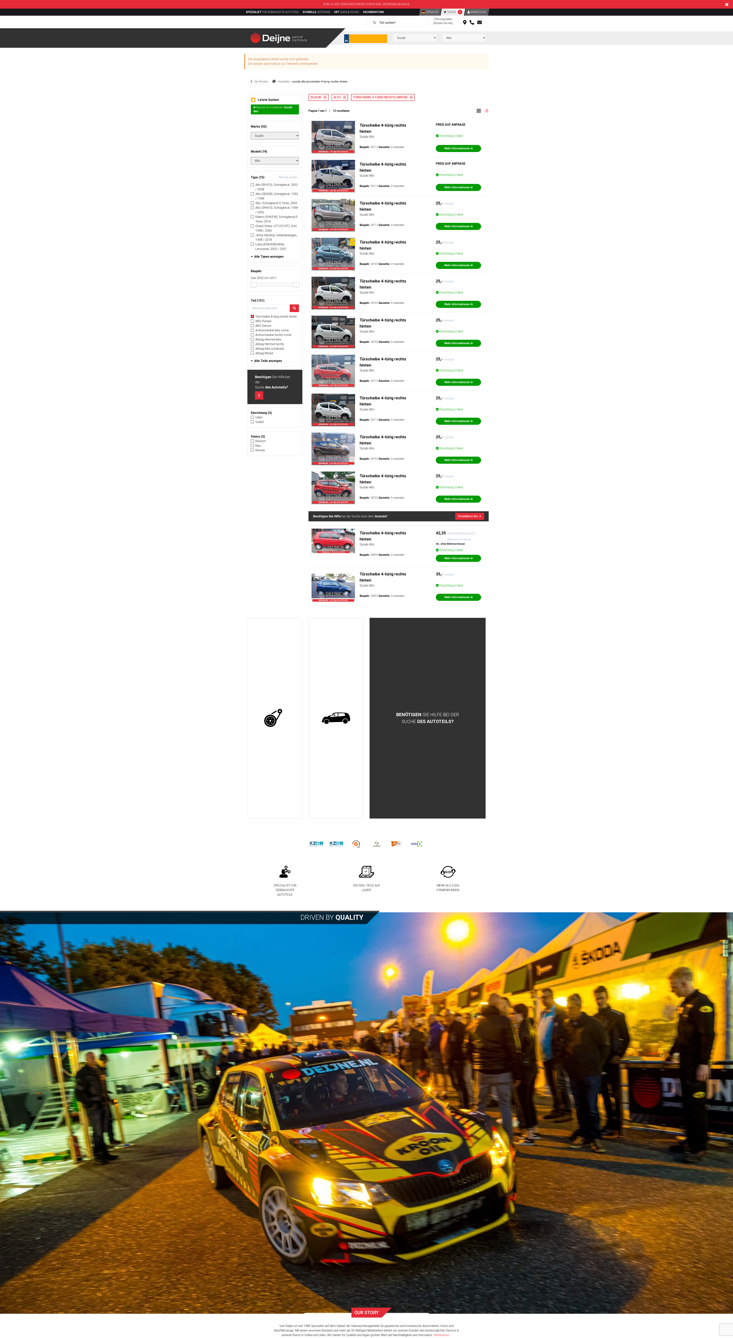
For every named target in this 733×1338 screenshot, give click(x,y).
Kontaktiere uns (468, 516)
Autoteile (284, 81)
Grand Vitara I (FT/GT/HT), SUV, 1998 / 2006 (276, 228)
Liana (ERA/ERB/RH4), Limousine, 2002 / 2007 (271, 247)
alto (338, 97)
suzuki (317, 97)
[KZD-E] (316, 844)
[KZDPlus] (336, 844)
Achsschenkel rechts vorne (273, 335)
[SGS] (356, 844)
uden (258, 417)
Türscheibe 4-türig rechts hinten (276, 316)
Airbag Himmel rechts (269, 344)
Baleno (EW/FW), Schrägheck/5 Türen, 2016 (276, 219)
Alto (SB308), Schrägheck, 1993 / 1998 (276, 196)
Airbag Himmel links (268, 339)
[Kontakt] (479, 22)
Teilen (453, 12)
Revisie (260, 450)
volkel (259, 422)
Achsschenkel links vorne (272, 330)
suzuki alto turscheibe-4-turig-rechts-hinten (319, 81)
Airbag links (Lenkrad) (269, 348)
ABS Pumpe (263, 321)
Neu (258, 445)
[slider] (253, 284)
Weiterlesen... (443, 1335)
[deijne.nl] (278, 38)
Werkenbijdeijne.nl (396, 4)
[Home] (274, 81)
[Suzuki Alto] (333, 137)
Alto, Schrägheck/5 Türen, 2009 (276, 203)
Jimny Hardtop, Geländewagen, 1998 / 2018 (276, 237)
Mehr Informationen (457, 148)
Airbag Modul (264, 353)
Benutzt (260, 441)
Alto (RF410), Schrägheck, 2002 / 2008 (276, 187)
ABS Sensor (263, 326)
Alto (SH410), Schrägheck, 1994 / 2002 (276, 210)
